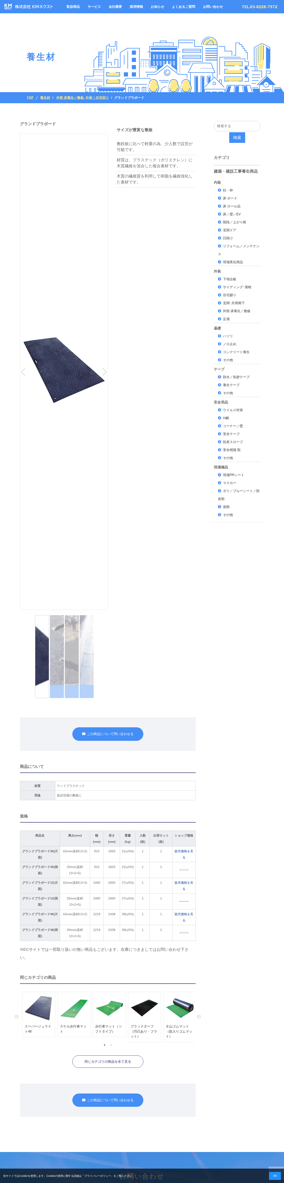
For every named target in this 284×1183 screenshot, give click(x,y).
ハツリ (228, 336)
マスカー (229, 483)
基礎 (217, 328)
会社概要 (115, 6)
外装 (217, 271)
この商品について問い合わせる (110, 734)
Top (30, 98)
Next (199, 1017)
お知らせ (157, 6)
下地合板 (229, 279)
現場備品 (221, 467)
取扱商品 (73, 6)
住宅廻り (229, 295)
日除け (228, 238)
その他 (228, 360)
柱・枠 (228, 190)
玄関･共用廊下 (234, 303)
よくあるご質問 (183, 6)
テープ (219, 369)
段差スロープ (233, 442)
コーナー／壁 (233, 426)
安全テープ (231, 434)
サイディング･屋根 (237, 287)
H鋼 (226, 418)
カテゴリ (222, 157)
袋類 (226, 507)
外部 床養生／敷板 (70, 97)
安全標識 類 (232, 450)
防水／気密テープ (236, 377)
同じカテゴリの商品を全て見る (108, 1061)
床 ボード (230, 198)
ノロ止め (229, 344)
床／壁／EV (232, 214)
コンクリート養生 (236, 352)
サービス (94, 6)
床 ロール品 (232, 206)
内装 (217, 182)
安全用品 (221, 402)
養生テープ (231, 385)
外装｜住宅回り (97, 97)
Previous (16, 1017)
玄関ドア (229, 230)
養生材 (45, 98)
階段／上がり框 (234, 222)
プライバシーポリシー (97, 1175)
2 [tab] (111, 1045)
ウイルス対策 (233, 410)
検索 (237, 137)
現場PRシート (233, 475)
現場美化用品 (233, 262)
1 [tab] (104, 1045)
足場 (226, 319)
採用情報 (136, 6)
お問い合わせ (213, 6)
